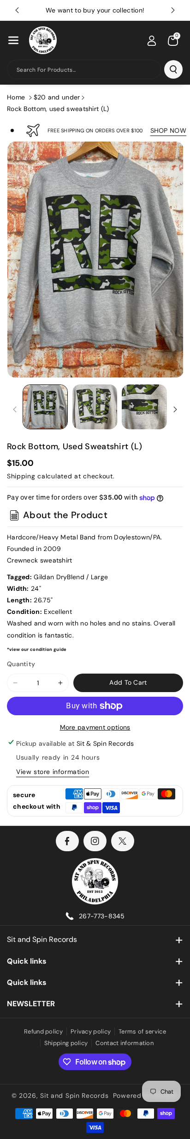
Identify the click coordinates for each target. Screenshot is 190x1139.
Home (16, 97)
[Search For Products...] (173, 69)
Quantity (21, 664)
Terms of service (142, 1031)
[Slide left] (15, 409)
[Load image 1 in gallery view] (45, 407)
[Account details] (152, 41)
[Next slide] (173, 10)
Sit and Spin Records (42, 939)
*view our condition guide (37, 649)
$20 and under (57, 97)
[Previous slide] (17, 10)
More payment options (95, 727)
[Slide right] (175, 409)
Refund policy (43, 1031)
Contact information (124, 1043)
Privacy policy (91, 1031)
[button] (13, 40)
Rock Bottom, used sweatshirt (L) (58, 109)
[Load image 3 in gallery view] (144, 407)
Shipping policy (66, 1043)
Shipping (21, 476)
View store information (52, 772)
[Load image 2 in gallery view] (95, 407)
